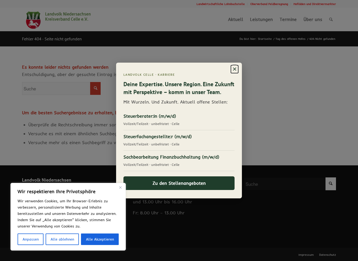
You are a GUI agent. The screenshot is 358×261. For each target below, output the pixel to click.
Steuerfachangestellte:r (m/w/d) (157, 136)
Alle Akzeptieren (100, 239)
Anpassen (31, 239)
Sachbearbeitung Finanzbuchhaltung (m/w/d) (171, 157)
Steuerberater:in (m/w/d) (149, 116)
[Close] (120, 187)
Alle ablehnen (62, 239)
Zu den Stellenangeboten (179, 183)
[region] (68, 217)
